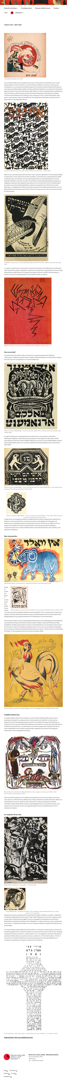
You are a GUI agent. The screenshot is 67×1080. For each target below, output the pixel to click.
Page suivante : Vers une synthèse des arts (18, 1037)
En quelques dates (26, 8)
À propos (56, 8)
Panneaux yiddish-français (42, 8)
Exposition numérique (10, 8)
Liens (5, 12)
